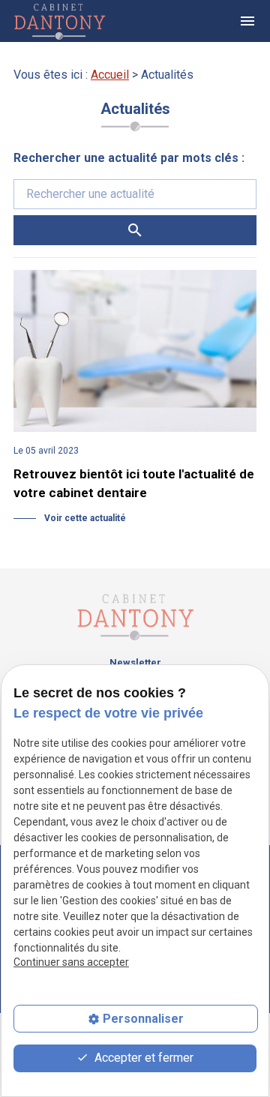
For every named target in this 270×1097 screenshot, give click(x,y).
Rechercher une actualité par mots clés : (129, 158)
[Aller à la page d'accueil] (72, 21)
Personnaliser (143, 1019)
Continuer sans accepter (71, 962)
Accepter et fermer (143, 1058)
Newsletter (135, 662)
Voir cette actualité (84, 518)
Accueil (110, 74)
